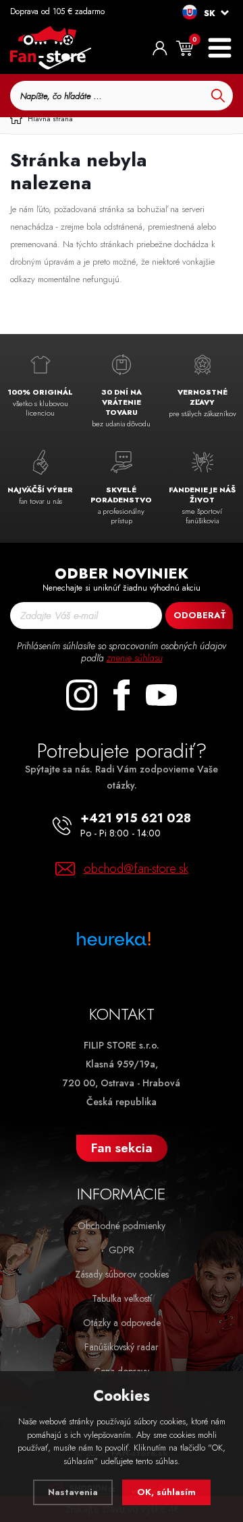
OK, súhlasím (166, 1492)
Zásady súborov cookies (122, 1274)
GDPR (121, 1250)
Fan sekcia (122, 1148)
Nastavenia (73, 1492)
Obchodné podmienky (121, 1225)
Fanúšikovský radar (121, 1347)
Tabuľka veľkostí (122, 1298)
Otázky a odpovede (122, 1322)
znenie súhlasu (135, 658)
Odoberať (199, 615)
